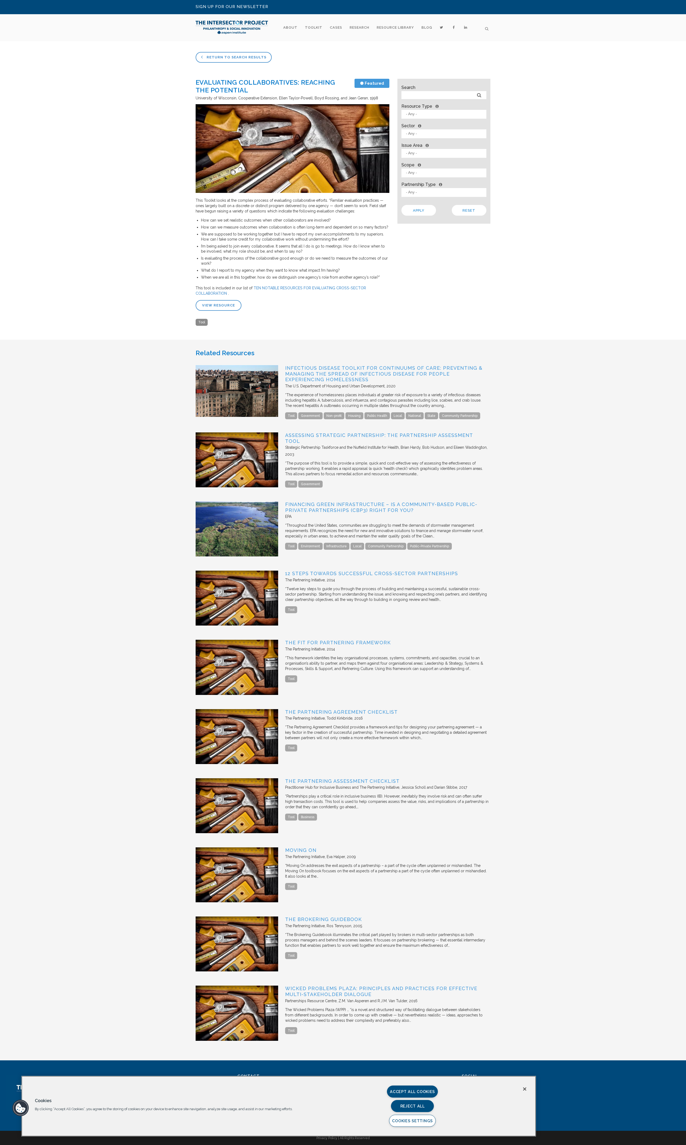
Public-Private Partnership (429, 546)
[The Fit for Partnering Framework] (237, 693)
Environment (310, 546)
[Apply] (479, 95)
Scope (408, 164)
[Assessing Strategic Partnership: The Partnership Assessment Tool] (237, 486)
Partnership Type (418, 184)
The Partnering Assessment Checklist (342, 781)
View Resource (218, 305)
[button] (20, 1108)
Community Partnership (460, 416)
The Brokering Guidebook (323, 919)
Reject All (412, 1106)
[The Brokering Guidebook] (237, 970)
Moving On (300, 850)
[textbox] (445, 114)
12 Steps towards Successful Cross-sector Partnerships (371, 573)
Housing (354, 416)
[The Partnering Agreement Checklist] (237, 763)
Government (310, 416)
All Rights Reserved (355, 1138)
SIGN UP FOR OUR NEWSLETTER (232, 6)
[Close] (525, 1089)
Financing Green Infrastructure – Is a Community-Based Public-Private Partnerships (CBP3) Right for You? (381, 507)
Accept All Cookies (412, 1091)
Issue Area (411, 145)
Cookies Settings (412, 1120)
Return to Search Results (236, 57)
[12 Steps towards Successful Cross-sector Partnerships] (237, 624)
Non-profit (334, 416)
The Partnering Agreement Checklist (341, 712)
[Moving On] (237, 901)
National (414, 416)
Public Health (377, 416)
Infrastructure (336, 546)
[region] (278, 1106)
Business (307, 817)
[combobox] (443, 114)
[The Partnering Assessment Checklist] (237, 832)
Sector (408, 125)
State (431, 416)
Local (398, 416)
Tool (201, 322)
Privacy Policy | (328, 1138)
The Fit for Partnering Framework (338, 642)
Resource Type (416, 106)
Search (408, 87)
